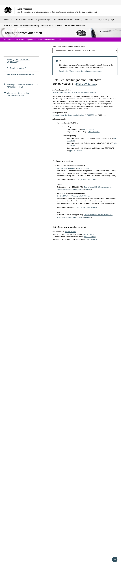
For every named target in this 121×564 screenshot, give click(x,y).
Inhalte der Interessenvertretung (68, 19)
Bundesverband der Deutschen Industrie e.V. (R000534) (73, 115)
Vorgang (73, 168)
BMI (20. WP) (81, 180)
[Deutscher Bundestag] (9, 10)
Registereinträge (43, 19)
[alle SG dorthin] (88, 129)
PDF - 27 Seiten (86, 84)
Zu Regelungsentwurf (16, 68)
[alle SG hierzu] (83, 168)
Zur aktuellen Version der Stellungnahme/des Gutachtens (80, 71)
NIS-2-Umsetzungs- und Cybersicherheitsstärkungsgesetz (74, 92)
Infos (59, 39)
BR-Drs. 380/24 (63, 168)
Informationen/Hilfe (24, 19)
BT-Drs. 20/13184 (63, 196)
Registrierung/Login (105, 19)
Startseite (8, 19)
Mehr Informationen (15, 95)
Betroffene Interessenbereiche (20, 74)
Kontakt (88, 19)
